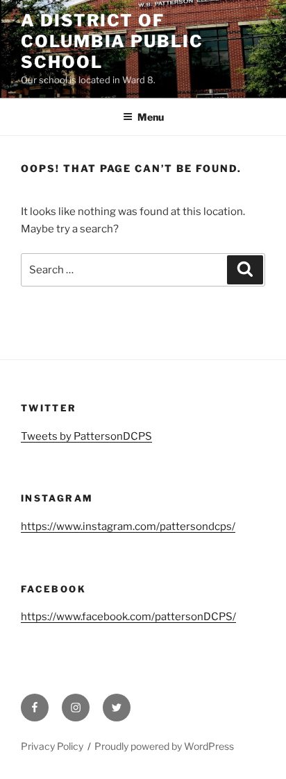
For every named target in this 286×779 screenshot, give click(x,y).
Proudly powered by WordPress (164, 746)
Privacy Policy (52, 746)
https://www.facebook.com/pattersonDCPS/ (128, 616)
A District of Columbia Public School (112, 41)
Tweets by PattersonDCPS (86, 436)
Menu (150, 117)
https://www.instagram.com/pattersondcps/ (128, 526)
